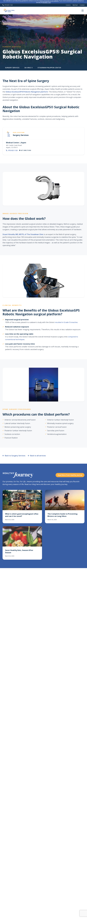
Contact (82, 5)
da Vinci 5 (29, 68)
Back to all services (38, 455)
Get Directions (26, 150)
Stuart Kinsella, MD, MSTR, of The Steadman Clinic (23, 234)
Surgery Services (12, 68)
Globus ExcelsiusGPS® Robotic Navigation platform (27, 92)
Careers (68, 5)
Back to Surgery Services (15, 455)
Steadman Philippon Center (49, 68)
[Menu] (82, 10)
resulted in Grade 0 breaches (66, 322)
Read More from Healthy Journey (70, 475)
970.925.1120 (46, 2)
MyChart (75, 5)
